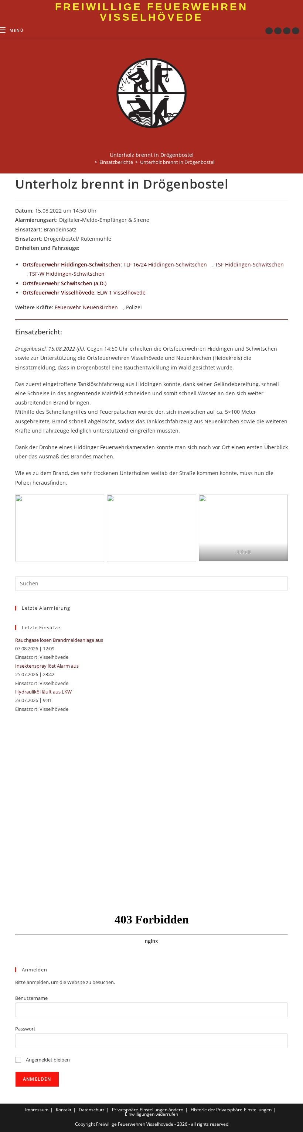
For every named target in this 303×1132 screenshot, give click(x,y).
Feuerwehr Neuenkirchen (86, 307)
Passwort (25, 1028)
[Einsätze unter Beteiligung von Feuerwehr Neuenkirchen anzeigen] (121, 307)
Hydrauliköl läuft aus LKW (43, 691)
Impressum (36, 1110)
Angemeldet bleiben (47, 1059)
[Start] (90, 162)
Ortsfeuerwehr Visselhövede (58, 292)
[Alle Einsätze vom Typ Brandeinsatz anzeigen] (80, 230)
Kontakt (63, 1110)
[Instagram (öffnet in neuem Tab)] (278, 30)
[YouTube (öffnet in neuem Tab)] (286, 30)
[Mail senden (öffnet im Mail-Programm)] (295, 30)
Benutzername (31, 998)
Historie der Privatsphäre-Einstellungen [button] (231, 1110)
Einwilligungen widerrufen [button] (151, 1114)
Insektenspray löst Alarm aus (47, 666)
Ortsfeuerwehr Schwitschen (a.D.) (64, 283)
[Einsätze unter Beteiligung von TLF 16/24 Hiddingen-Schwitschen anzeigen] (210, 265)
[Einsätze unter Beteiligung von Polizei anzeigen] (145, 307)
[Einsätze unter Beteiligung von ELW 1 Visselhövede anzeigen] (149, 293)
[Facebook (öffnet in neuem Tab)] (269, 30)
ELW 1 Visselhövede (121, 292)
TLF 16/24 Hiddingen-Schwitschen (165, 264)
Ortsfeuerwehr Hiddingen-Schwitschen (71, 264)
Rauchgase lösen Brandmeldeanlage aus (59, 640)
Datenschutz (92, 1110)
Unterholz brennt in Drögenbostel (177, 162)
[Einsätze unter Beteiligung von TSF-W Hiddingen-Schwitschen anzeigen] (108, 274)
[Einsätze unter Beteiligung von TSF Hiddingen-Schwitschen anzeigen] (25, 274)
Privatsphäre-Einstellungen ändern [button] (147, 1110)
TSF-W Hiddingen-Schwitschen (67, 273)
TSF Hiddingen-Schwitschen (249, 264)
